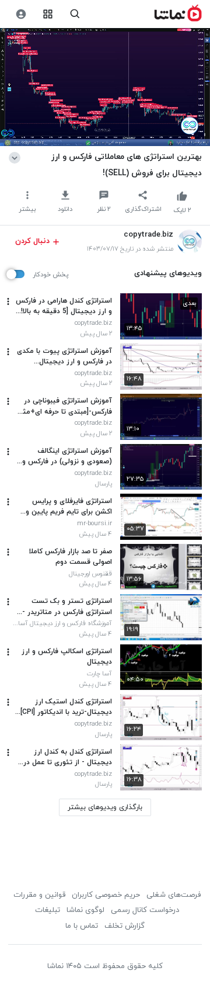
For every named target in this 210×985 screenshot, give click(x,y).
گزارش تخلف (124, 926)
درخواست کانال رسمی (145, 910)
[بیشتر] (8, 301)
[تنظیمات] (20, 14)
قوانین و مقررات (39, 895)
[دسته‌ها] (48, 14)
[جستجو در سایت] (75, 14)
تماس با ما (81, 926)
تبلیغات (47, 910)
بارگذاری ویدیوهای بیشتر (105, 807)
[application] (105, 87)
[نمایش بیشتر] (16, 156)
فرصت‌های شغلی (173, 895)
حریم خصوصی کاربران (106, 895)
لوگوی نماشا (85, 910)
